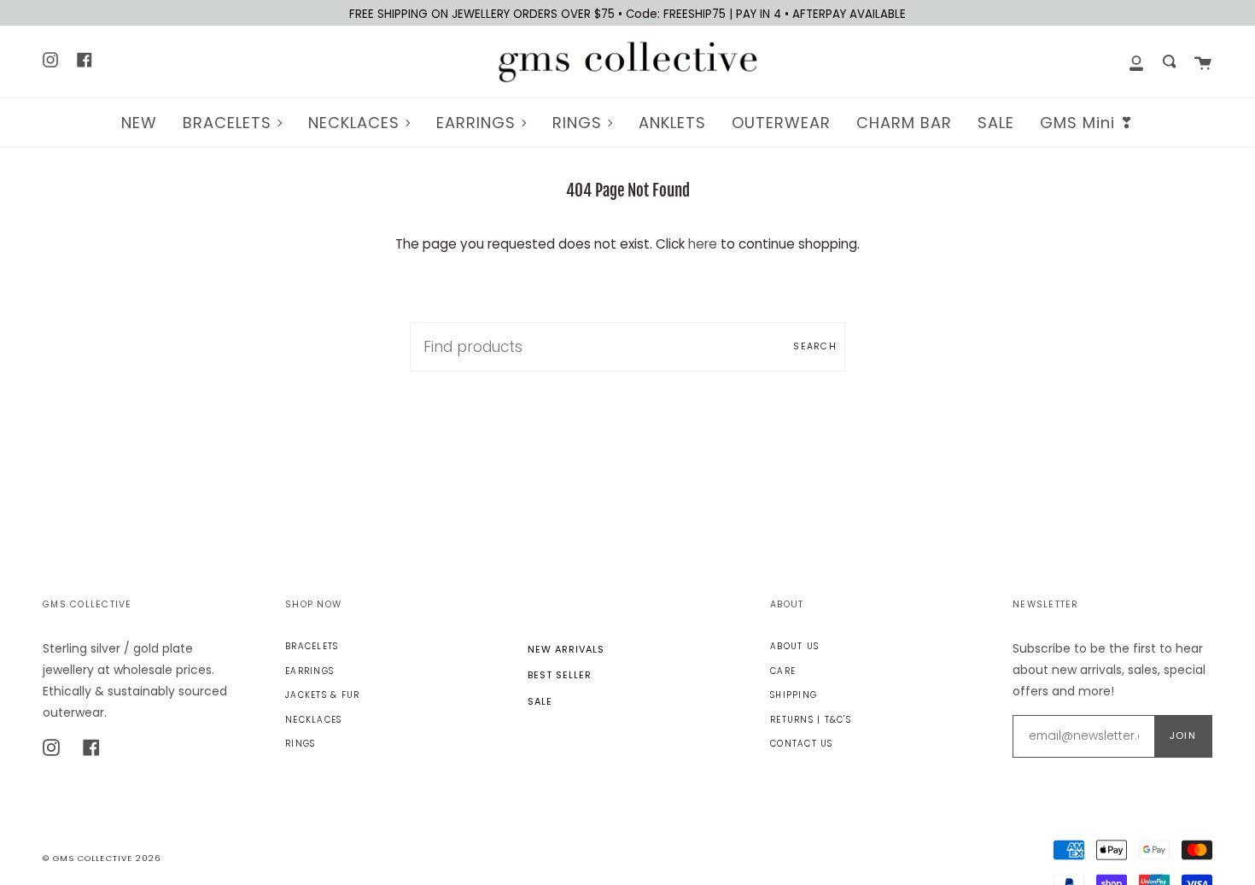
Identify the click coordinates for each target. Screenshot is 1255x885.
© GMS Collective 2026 (102, 858)
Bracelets (311, 646)
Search (815, 346)
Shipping (793, 694)
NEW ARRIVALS (566, 649)
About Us (794, 646)
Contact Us (801, 743)
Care (783, 671)
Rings (300, 743)
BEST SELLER (560, 675)
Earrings (309, 671)
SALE (540, 701)
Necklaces (313, 719)
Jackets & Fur (322, 694)
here (702, 244)
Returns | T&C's (810, 719)
